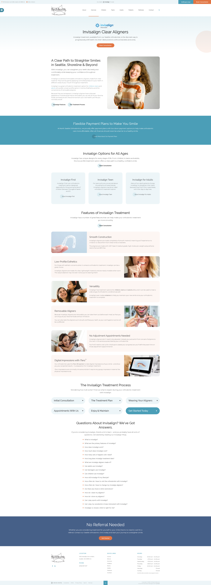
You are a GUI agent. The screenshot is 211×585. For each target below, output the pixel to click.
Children (109, 563)
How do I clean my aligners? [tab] (95, 493)
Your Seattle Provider (105, 2)
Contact (109, 572)
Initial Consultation (64, 400)
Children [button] (103, 10)
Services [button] (93, 10)
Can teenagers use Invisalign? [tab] (95, 470)
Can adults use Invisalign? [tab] (94, 466)
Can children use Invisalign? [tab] (94, 474)
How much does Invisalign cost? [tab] (96, 451)
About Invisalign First (68, 196)
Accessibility (66, 582)
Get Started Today (138, 410)
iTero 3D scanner (78, 364)
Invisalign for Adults (142, 179)
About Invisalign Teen (105, 194)
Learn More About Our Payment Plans (105, 136)
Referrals (141, 10)
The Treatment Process (77, 104)
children (91, 86)
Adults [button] (122, 10)
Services (109, 561)
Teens (108, 566)
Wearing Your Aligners (140, 400)
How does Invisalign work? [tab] (94, 447)
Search (85, 582)
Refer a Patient (31, 2)
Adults (109, 568)
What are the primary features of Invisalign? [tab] (100, 443)
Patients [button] (130, 10)
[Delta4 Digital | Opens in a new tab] (56, 583)
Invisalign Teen (105, 179)
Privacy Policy (78, 582)
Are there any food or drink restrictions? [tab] (99, 489)
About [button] (84, 10)
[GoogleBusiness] (55, 566)
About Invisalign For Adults (143, 194)
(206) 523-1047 (83, 566)
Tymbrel (158, 583)
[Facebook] (52, 566)
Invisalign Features (59, 104)
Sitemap (90, 582)
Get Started (105, 538)
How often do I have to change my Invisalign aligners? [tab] (104, 485)
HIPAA (72, 582)
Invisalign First (68, 179)
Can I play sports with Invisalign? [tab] (96, 500)
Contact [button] (151, 10)
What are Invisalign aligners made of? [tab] (98, 462)
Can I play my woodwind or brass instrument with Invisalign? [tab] (106, 504)
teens (97, 86)
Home (109, 556)
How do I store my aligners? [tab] (94, 496)
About (109, 559)
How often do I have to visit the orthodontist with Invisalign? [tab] (106, 481)
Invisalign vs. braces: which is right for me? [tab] (100, 508)
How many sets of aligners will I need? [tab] (98, 455)
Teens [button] (113, 10)
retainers (108, 295)
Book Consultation (202, 2)
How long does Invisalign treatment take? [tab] (99, 458)
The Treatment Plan (102, 400)
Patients (109, 570)
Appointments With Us (66, 410)
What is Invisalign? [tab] (91, 439)
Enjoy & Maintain (100, 410)
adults (53, 88)
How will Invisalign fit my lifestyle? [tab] (97, 477)
